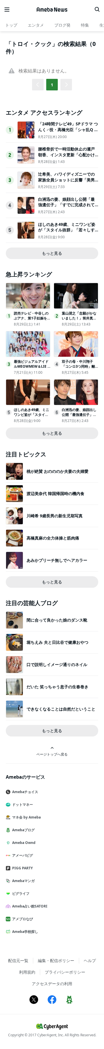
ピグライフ (20, 893)
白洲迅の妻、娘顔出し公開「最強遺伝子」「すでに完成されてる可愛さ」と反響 (66, 204)
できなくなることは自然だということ (61, 709)
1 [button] (52, 85)
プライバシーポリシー (65, 972)
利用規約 (27, 972)
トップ (11, 25)
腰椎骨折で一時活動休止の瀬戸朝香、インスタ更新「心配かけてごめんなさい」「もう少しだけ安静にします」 (66, 157)
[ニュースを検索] (97, 9)
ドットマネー (22, 804)
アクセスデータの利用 (52, 983)
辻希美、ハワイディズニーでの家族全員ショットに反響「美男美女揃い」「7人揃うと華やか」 (67, 179)
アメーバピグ (22, 855)
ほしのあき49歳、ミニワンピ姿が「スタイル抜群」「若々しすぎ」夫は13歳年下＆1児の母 (66, 230)
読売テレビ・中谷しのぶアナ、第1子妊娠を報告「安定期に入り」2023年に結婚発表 (31, 320)
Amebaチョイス (25, 791)
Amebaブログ (23, 829)
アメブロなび (22, 918)
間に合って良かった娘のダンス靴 (57, 620)
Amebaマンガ (23, 880)
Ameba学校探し (25, 931)
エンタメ (36, 25)
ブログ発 (62, 25)
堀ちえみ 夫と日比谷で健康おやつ (57, 642)
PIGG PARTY (22, 868)
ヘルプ (90, 960)
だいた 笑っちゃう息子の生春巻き (57, 686)
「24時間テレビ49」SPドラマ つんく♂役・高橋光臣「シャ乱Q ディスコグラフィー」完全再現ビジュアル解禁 (68, 132)
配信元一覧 (18, 960)
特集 (85, 25)
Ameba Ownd (24, 842)
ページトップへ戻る (52, 754)
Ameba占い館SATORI (29, 906)
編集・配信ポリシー (56, 960)
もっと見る (52, 253)
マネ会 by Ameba (26, 817)
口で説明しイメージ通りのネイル (57, 664)
